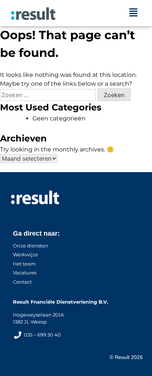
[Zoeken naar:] (48, 95)
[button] (133, 13)
